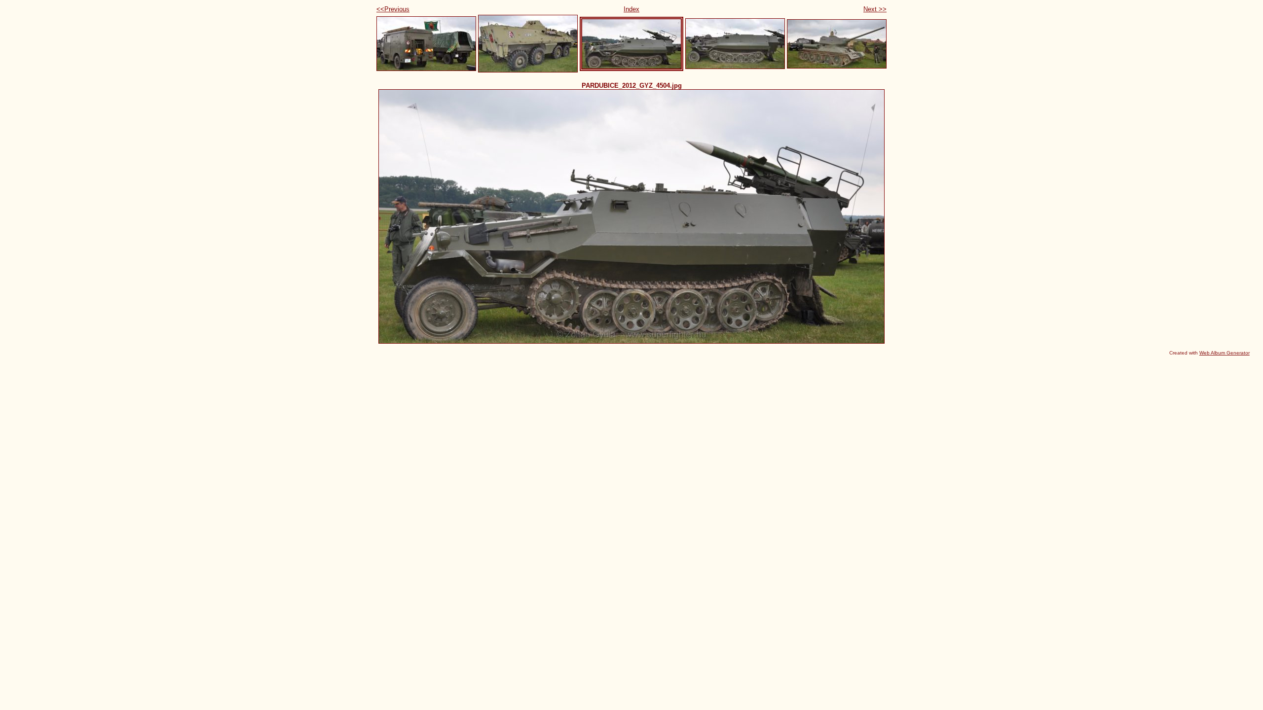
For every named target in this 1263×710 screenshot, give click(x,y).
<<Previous (392, 9)
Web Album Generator (1224, 352)
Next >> (875, 9)
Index (631, 9)
